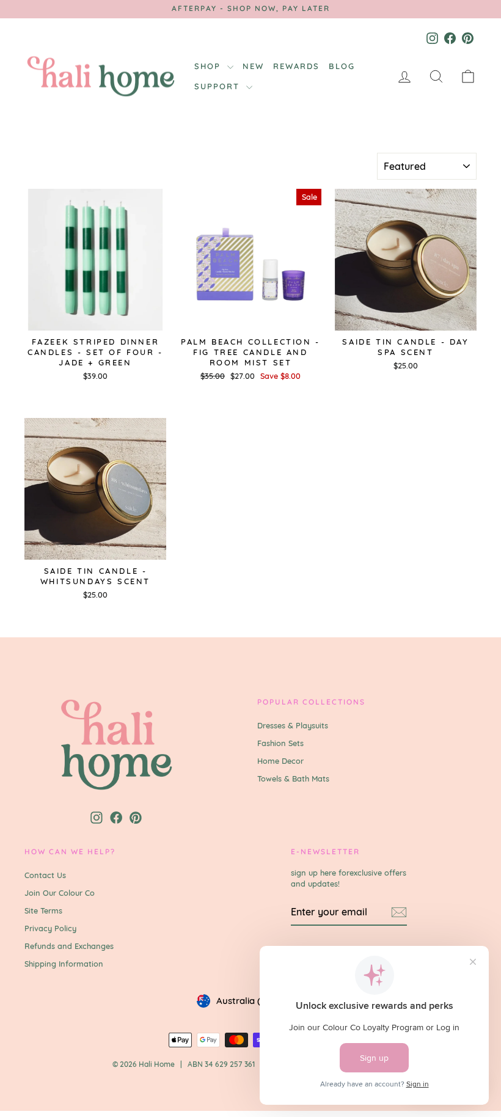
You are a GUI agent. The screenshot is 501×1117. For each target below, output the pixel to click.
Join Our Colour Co (59, 893)
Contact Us (45, 875)
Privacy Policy (50, 928)
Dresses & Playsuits (292, 725)
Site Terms (43, 910)
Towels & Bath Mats (293, 778)
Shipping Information (63, 964)
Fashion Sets (280, 743)
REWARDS (296, 66)
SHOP (209, 66)
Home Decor (280, 761)
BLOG (342, 66)
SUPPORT (218, 86)
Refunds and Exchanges (69, 946)
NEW (253, 66)
